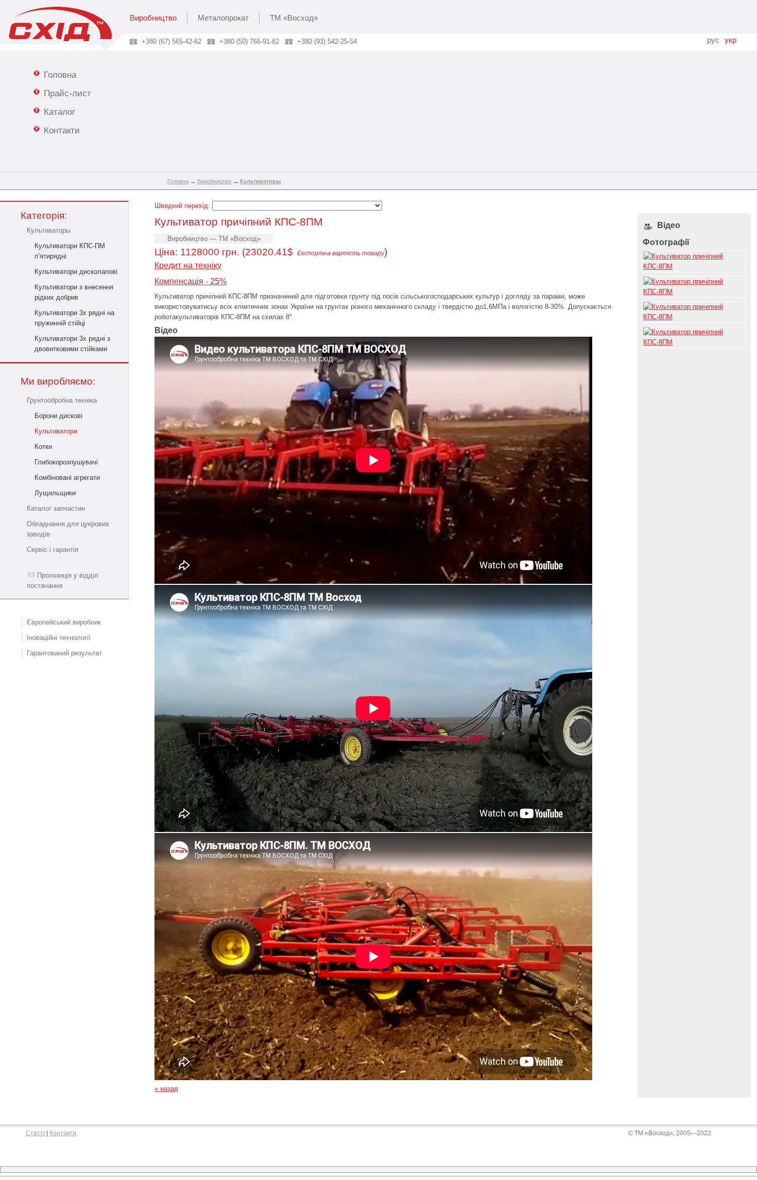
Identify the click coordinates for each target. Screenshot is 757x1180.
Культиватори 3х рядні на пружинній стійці (74, 318)
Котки (43, 446)
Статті (35, 1133)
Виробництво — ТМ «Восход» (214, 238)
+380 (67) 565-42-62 (171, 41)
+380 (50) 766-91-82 (249, 41)
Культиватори (56, 431)
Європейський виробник (64, 622)
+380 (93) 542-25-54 (327, 41)
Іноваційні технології (59, 637)
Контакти (62, 130)
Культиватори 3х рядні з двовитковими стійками (72, 344)
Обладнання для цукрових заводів (68, 529)
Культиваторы (49, 230)
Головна (60, 75)
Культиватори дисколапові (76, 271)
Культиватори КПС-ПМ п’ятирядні (70, 251)
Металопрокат (223, 18)
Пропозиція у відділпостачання (62, 580)
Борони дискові (58, 416)
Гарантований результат (64, 653)
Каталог (59, 112)
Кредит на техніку (187, 265)
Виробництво (153, 18)
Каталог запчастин (56, 508)
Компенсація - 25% (190, 281)
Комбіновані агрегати (67, 477)
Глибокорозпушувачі (66, 462)
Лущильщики (55, 493)
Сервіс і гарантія (52, 549)
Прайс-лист (67, 93)
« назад (166, 1088)
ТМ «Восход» (294, 18)
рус (713, 40)
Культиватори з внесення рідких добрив (74, 292)
